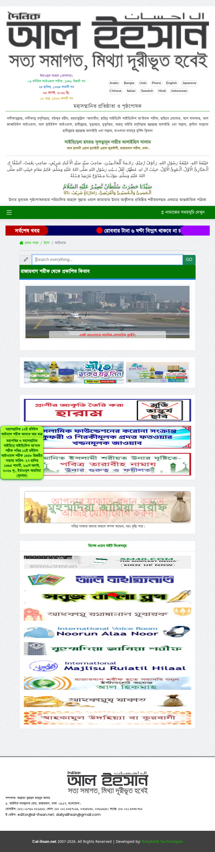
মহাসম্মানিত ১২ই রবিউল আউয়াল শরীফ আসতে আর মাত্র (21, 452)
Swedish (147, 91)
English (171, 83)
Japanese (189, 83)
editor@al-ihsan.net (36, 814)
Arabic (114, 83)
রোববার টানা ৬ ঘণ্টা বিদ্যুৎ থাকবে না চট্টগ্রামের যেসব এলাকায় (153, 230)
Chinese (116, 91)
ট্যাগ (47, 243)
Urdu (143, 83)
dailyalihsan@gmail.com (78, 814)
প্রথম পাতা (31, 243)
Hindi (162, 91)
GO (189, 259)
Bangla (129, 83)
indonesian (179, 91)
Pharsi (156, 83)
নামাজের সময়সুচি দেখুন (184, 212)
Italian (131, 91)
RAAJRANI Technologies (162, 841)
